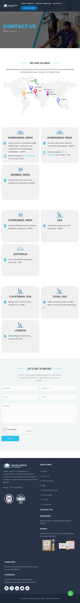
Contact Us (57, 3)
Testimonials (47, 495)
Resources (47, 3)
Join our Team (29, 8)
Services (39, 3)
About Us (30, 3)
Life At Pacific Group (50, 490)
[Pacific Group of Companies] (10, 5)
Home (23, 3)
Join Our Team (47, 481)
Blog (43, 485)
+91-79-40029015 (28, 156)
